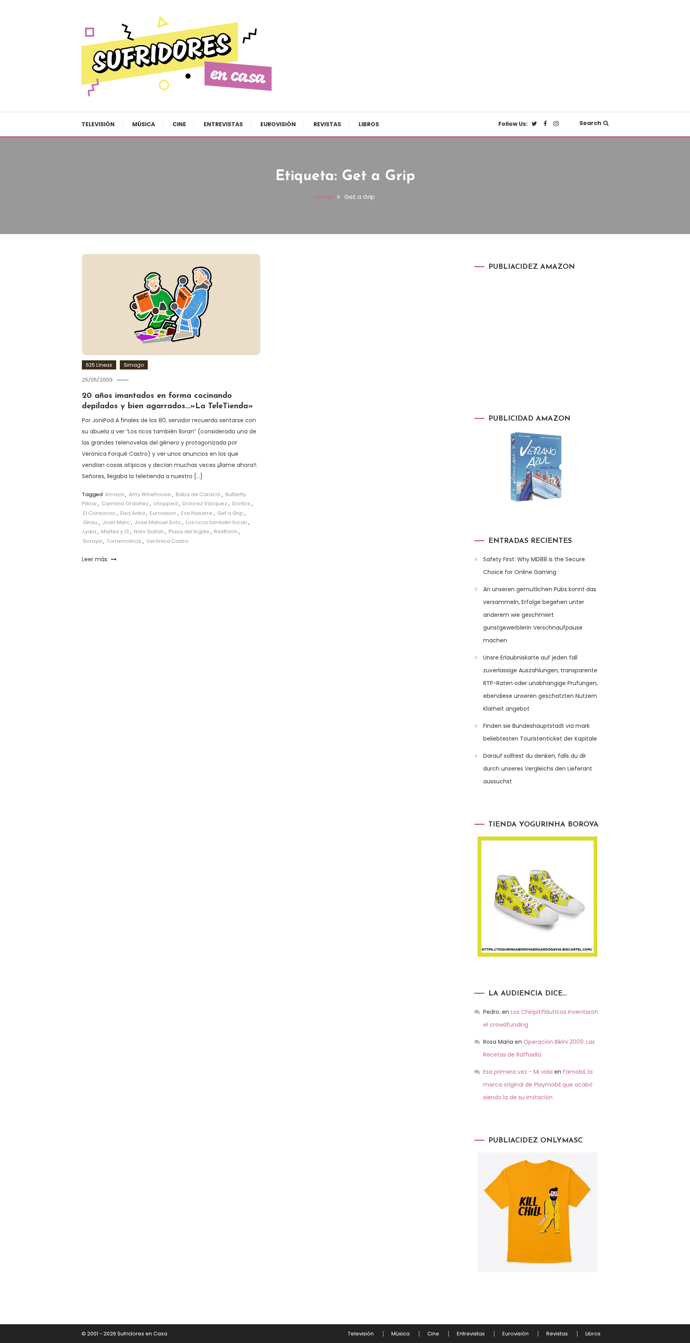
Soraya (92, 541)
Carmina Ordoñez (125, 503)
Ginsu (90, 522)
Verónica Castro (167, 541)
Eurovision (163, 513)
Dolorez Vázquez (204, 503)
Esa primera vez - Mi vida (518, 1072)
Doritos (241, 503)
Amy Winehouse (150, 494)
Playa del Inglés (189, 531)
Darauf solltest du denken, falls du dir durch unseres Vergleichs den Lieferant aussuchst (537, 768)
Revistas (327, 124)
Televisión (98, 124)
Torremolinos (124, 541)
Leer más (95, 559)
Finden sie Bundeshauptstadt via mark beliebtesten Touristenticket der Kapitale (540, 732)
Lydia (89, 531)
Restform (226, 531)
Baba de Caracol (198, 494)
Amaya (114, 494)
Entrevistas (223, 124)
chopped (165, 503)
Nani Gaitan (149, 531)
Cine (179, 124)
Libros (369, 124)
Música (143, 124)
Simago (134, 365)
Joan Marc (116, 522)
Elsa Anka (132, 513)
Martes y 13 (115, 531)
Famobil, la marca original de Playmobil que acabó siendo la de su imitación (538, 1084)
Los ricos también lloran (216, 522)
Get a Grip (230, 513)
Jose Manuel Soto (158, 522)
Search (590, 123)
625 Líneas (99, 365)
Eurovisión (278, 124)
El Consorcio (99, 513)
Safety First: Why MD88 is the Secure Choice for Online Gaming (534, 565)
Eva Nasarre (196, 513)
